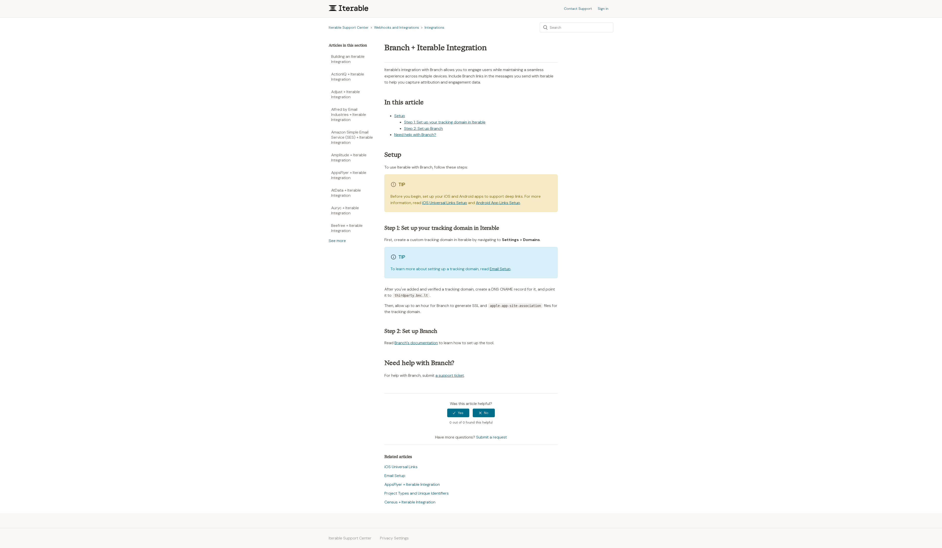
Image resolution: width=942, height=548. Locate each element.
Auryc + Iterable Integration (345, 210)
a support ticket (449, 375)
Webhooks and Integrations (396, 27)
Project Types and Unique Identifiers (416, 493)
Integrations (434, 27)
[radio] (458, 413)
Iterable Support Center (348, 27)
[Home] (348, 9)
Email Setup (500, 268)
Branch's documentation (416, 342)
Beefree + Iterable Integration (347, 228)
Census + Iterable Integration (409, 502)
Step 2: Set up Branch (423, 128)
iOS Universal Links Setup (444, 202)
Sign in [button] (603, 8)
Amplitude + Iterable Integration (348, 157)
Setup (399, 115)
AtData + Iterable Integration (346, 193)
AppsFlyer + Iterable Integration (348, 175)
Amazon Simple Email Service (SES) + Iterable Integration (352, 137)
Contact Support (578, 8)
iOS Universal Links (401, 466)
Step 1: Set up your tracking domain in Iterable (444, 122)
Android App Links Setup (498, 202)
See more (337, 240)
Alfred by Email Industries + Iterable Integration (348, 114)
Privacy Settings (394, 538)
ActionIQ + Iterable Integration (347, 77)
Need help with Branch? (415, 134)
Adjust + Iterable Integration (345, 94)
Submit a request (491, 437)
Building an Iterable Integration (348, 59)
